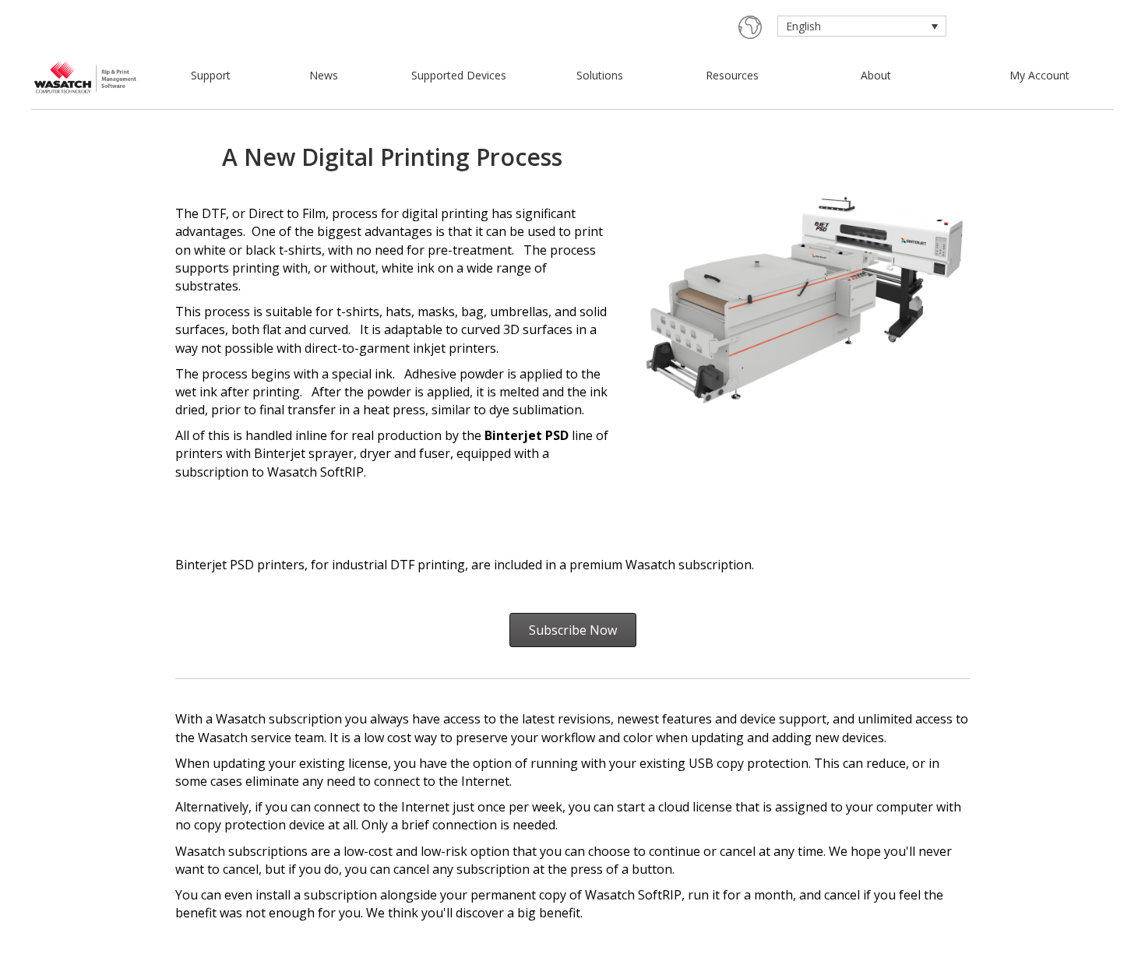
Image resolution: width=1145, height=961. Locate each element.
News (323, 75)
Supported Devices (458, 75)
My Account (1039, 75)
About (876, 75)
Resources (732, 75)
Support (211, 75)
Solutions (599, 75)
